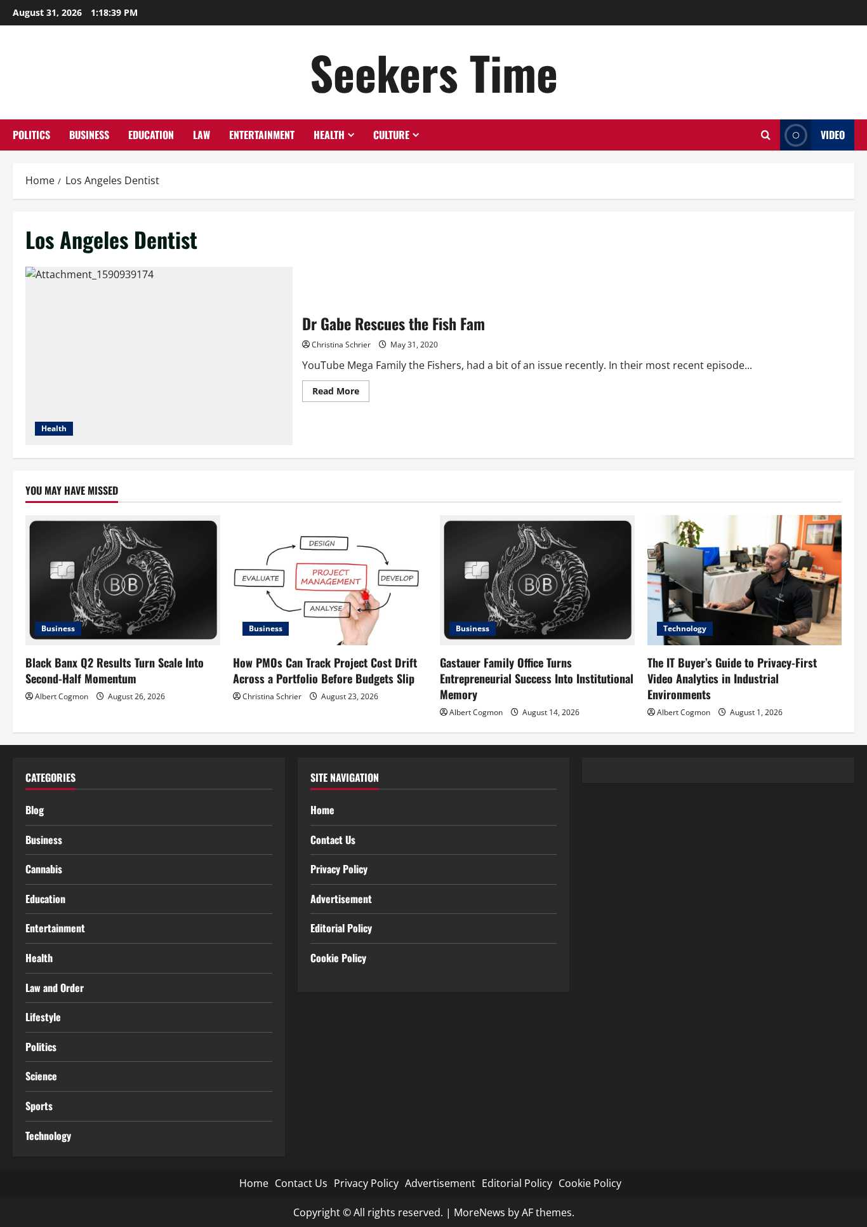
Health (329, 134)
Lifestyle (43, 1016)
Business (89, 134)
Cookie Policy (338, 957)
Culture (391, 134)
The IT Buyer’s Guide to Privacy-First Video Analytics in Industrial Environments (732, 678)
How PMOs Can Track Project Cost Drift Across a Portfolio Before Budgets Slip (325, 670)
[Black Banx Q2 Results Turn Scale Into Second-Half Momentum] (122, 580)
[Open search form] (766, 135)
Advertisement (341, 898)
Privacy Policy (338, 868)
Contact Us (332, 839)
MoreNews (479, 1212)
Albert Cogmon (61, 696)
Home (322, 809)
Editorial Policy (341, 927)
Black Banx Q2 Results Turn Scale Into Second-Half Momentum (114, 670)
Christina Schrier (341, 344)
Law (201, 134)
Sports (39, 1105)
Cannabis (43, 868)
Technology (684, 628)
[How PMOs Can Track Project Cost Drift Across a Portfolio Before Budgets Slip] (330, 580)
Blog (34, 809)
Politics (31, 134)
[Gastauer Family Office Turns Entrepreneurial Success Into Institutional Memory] (537, 580)
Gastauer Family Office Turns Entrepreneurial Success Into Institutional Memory (536, 678)
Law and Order (54, 987)
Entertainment (262, 134)
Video (833, 134)
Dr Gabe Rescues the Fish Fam (159, 356)
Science (41, 1075)
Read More (340, 393)
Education (151, 134)
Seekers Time (434, 72)
